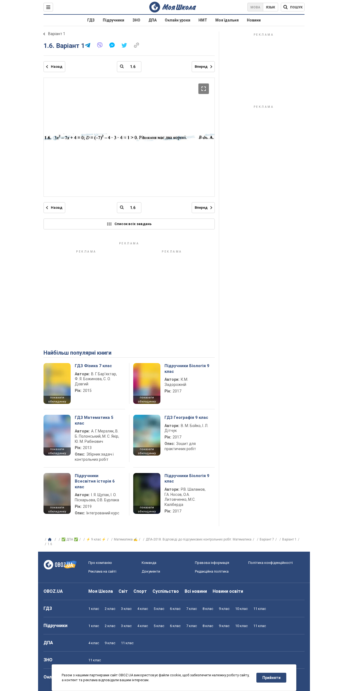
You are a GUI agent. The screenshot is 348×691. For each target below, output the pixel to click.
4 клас (142, 609)
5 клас (159, 609)
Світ (123, 591)
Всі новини (196, 591)
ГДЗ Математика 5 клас (94, 420)
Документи (151, 571)
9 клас (224, 609)
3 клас (126, 609)
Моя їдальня (227, 20)
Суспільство (166, 591)
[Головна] (50, 540)
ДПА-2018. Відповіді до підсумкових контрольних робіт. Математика (198, 539)
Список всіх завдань (133, 224)
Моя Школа (100, 591)
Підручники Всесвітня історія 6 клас (95, 481)
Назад (56, 67)
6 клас (175, 609)
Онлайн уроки (177, 20)
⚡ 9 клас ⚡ (96, 539)
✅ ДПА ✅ (69, 539)
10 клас (241, 609)
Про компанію (100, 563)
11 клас (259, 609)
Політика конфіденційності (270, 563)
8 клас (208, 609)
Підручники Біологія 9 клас (186, 368)
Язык (270, 7)
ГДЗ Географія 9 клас (186, 417)
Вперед (201, 67)
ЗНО (136, 20)
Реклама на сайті (102, 571)
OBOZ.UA (53, 591)
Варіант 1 (56, 34)
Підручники (113, 20)
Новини (254, 20)
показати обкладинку (57, 399)
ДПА (152, 20)
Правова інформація (212, 563)
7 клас (191, 609)
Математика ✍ (126, 539)
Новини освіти (228, 591)
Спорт (140, 591)
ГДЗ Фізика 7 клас (93, 365)
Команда (149, 563)
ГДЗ (91, 20)
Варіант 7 (267, 539)
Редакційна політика (212, 571)
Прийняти (271, 677)
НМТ (202, 20)
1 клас (93, 609)
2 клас (110, 609)
